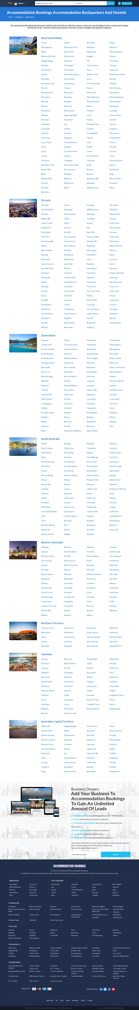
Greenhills (68, 588)
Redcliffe (32, 935)
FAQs (11, 895)
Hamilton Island (116, 390)
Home (10, 17)
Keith (111, 493)
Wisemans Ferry (71, 47)
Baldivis (44, 615)
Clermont (113, 403)
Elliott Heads (46, 399)
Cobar (112, 156)
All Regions (12, 906)
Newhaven (114, 241)
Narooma (68, 97)
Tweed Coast (117, 917)
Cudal (43, 151)
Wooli (111, 42)
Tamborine (91, 344)
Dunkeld (44, 300)
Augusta (67, 615)
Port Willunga (92, 457)
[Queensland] (23, 343)
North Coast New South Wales (16, 910)
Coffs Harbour (93, 156)
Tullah (89, 663)
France (74, 887)
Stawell (90, 223)
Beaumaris (91, 323)
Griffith (67, 129)
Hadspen (45, 695)
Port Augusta (92, 466)
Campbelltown (115, 516)
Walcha (112, 56)
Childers (44, 408)
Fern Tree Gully (93, 291)
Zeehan (44, 659)
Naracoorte (114, 471)
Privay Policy (33, 895)
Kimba (89, 493)
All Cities (11, 930)
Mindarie (68, 574)
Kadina (44, 498)
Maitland (113, 484)
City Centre (117, 953)
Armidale (45, 187)
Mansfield (45, 259)
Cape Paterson (70, 313)
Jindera (90, 119)
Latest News (13, 892)
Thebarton (91, 448)
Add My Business (15, 887)
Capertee (91, 160)
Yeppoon (45, 340)
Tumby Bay (68, 448)
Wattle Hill (45, 726)
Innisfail (44, 390)
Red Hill (67, 232)
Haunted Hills (69, 277)
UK (57, 1000)
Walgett (90, 56)
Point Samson (69, 560)
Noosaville (45, 367)
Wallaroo (113, 443)
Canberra (68, 641)
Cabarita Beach (115, 160)
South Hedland (70, 551)
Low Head (68, 686)
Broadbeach (92, 412)
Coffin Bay (113, 511)
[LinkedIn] (101, 989)
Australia (75, 884)
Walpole (90, 547)
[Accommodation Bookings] (19, 4)
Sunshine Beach (70, 349)
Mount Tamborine (117, 367)
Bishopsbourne (93, 708)
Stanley (90, 668)
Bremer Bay (46, 610)
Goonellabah (92, 133)
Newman (90, 565)
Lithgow (44, 115)
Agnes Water (92, 431)
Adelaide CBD (13, 950)
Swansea (45, 668)
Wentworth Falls (48, 56)
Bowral (112, 165)
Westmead (91, 52)
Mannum (90, 484)
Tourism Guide (34, 966)
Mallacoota (68, 259)
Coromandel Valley (49, 511)
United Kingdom (77, 890)
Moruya (44, 106)
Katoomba (68, 119)
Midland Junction (94, 574)
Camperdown (92, 313)
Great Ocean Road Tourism (77, 972)
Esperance (114, 592)
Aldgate (67, 534)
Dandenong (46, 304)
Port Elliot (45, 466)
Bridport (44, 708)
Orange (67, 88)
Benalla (44, 323)
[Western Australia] (23, 550)
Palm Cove (113, 363)
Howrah (67, 690)
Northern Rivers (55, 909)
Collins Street (34, 953)
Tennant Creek (47, 628)
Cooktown (68, 403)
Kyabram (90, 264)
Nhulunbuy (45, 632)
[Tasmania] (23, 662)
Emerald (113, 394)
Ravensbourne (47, 358)
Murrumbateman (116, 97)
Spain (94, 887)
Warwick (67, 547)
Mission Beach (115, 372)
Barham (44, 183)
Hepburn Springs (116, 273)
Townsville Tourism (119, 968)
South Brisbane (47, 354)
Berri (66, 525)
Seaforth (67, 354)
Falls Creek (114, 291)
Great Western (70, 282)
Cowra (89, 151)
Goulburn (113, 129)
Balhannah (45, 529)
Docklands (12, 956)
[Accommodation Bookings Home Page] (119, 3)
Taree (89, 70)
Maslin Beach (115, 480)
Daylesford (114, 300)
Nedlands (113, 565)
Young (43, 42)
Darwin (44, 641)
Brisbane (113, 412)
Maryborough (47, 376)
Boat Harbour (70, 169)
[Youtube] (113, 989)
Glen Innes (45, 138)
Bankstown (69, 183)
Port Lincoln (92, 462)
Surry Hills (95, 956)
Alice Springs (92, 646)
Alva (111, 426)
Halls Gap (113, 277)
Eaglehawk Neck (116, 695)
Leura (89, 115)
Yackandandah (47, 209)
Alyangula (68, 646)
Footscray (113, 286)
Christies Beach (70, 516)
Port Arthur (69, 681)
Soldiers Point (92, 74)
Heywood (91, 273)
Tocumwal (113, 61)
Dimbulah (91, 758)
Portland (113, 232)
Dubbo (90, 147)
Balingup (113, 610)
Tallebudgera (115, 344)
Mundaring (114, 569)
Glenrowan (91, 282)
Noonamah (91, 628)
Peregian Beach (48, 363)
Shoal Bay (45, 79)
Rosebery (68, 677)
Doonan (67, 399)
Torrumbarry (92, 726)
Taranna (112, 663)
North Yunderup (71, 565)
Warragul (91, 214)
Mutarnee (91, 367)
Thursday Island (70, 344)
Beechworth (69, 323)
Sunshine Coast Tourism (58, 976)
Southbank (95, 948)
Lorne (89, 259)
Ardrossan (113, 529)
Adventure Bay (70, 713)
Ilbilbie (112, 749)
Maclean (90, 110)
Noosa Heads (69, 367)
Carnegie (113, 309)
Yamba (67, 42)
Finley (43, 758)
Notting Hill (92, 241)
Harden (112, 124)
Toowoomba (114, 340)
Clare (43, 516)
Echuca (112, 142)
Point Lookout (115, 358)
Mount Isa (45, 372)
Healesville (45, 277)
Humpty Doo (69, 637)
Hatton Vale (92, 390)
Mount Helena (47, 574)
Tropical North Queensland (76, 916)
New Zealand (117, 884)
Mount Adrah (115, 101)
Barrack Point (115, 178)
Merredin (113, 574)
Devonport (68, 699)
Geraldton (91, 588)
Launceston (92, 686)
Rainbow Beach (70, 358)
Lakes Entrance (47, 264)
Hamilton (90, 277)
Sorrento (90, 551)
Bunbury (90, 606)
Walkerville (45, 218)
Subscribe (32, 892)
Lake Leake (114, 686)
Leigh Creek (92, 489)
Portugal (95, 892)
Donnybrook (69, 597)
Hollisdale (45, 124)
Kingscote (68, 493)
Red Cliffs (91, 232)
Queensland (75, 906)
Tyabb (66, 218)
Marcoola (91, 376)
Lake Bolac (68, 264)
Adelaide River (115, 646)
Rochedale (114, 354)
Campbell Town (93, 704)
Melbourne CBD (34, 948)
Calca (43, 520)
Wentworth (69, 56)
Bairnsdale (68, 327)
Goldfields (32, 920)
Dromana (68, 300)
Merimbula (45, 110)
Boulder (67, 610)
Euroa (43, 295)
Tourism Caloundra (56, 971)
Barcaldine (91, 421)
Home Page (13, 884)
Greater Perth (34, 915)
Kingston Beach (48, 690)
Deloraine (45, 704)
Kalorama (113, 268)
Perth (89, 560)
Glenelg (112, 502)
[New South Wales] (23, 46)
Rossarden (91, 672)
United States (97, 884)
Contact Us (33, 884)
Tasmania (116, 912)
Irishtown (91, 583)
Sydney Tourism (97, 966)
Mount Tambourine (14, 938)
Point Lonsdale (93, 237)
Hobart (90, 690)
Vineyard (68, 61)
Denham (113, 597)
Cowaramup (46, 601)
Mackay (67, 381)
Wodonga (68, 209)
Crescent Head (70, 151)
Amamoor (91, 426)
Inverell (112, 119)
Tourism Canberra (56, 981)
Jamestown (69, 498)
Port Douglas (92, 358)
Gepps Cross (69, 507)
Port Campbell (70, 237)
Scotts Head (69, 79)
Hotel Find (53, 966)
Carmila (112, 762)
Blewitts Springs (48, 525)
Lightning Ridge (70, 115)
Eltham (90, 295)
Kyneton (113, 744)
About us (32, 887)
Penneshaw (69, 471)
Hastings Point (93, 124)
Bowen (67, 417)
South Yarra (114, 223)
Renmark (68, 457)
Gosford (44, 133)
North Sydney (115, 88)
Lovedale (113, 110)
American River (47, 534)
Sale (88, 227)
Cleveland (91, 403)
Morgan (112, 475)
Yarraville (45, 205)
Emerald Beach (70, 142)
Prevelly (67, 556)
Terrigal (112, 65)
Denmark (91, 597)
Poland (74, 892)
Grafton (90, 129)
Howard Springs (93, 637)
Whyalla (67, 443)
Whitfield (113, 209)
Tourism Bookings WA (120, 966)
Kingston (45, 493)
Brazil (94, 890)
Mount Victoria (93, 101)
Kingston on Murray (117, 489)
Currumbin (91, 399)
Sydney (44, 74)
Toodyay (113, 547)
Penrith (44, 88)
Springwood (114, 349)
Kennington (92, 268)
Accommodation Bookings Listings (111, 1008)
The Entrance (92, 65)
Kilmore (67, 268)
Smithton (45, 672)
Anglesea (91, 327)
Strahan (67, 668)
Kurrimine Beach (116, 381)
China (83, 1000)
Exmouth (68, 592)
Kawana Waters (70, 385)
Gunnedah (45, 129)
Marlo (112, 255)
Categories (19, 17)
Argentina (116, 895)
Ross (111, 672)
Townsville (91, 340)
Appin (66, 187)
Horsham (68, 273)
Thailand (95, 895)
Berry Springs (92, 641)
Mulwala (44, 101)
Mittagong (114, 106)
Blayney (90, 169)
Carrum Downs (93, 309)
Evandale (90, 695)
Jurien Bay (68, 583)
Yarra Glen (113, 205)
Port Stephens (55, 915)
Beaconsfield (115, 323)
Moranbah (68, 372)
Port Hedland (115, 556)
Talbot (66, 223)
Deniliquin (113, 758)
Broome (112, 606)
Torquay (113, 218)
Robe (43, 457)
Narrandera (114, 92)
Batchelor (45, 646)
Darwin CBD (54, 950)
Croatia (53, 890)
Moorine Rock (47, 744)
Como (89, 601)
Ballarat (44, 327)
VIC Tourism (12, 981)
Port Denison (46, 560)
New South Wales (35, 906)
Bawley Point (46, 178)
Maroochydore (70, 376)
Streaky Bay (69, 452)
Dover (43, 699)
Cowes (67, 304)
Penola (44, 471)
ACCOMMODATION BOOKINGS (69, 866)
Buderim (67, 412)
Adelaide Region (14, 920)
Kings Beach (54, 953)
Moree (90, 106)
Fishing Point (115, 138)
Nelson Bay (91, 92)
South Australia (76, 909)
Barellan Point (70, 771)
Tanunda (113, 448)
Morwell (67, 250)
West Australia (34, 909)
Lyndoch (44, 489)
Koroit (112, 264)
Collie (111, 601)
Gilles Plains (46, 507)
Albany (90, 615)
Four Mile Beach (76, 956)
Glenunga (91, 502)
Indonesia (75, 895)
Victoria (53, 906)
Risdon (90, 677)
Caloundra (91, 408)
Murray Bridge (47, 475)
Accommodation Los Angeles (120, 972)
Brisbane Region (14, 915)
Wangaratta (114, 214)
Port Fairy (45, 237)
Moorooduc (92, 250)
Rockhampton (93, 354)
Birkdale (90, 417)
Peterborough (47, 241)
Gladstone (91, 394)
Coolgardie (68, 601)
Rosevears (45, 677)
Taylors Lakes (46, 223)
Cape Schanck (47, 313)
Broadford (45, 318)
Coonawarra (69, 511)
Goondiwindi (46, 394)
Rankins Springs (47, 735)
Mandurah (68, 579)
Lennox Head (115, 115)
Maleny (112, 376)
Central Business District (121, 948)
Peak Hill (90, 735)
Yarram (67, 205)
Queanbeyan (69, 83)
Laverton (113, 259)
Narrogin (45, 569)
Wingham (91, 47)
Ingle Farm (91, 498)
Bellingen (68, 174)
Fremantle (113, 588)
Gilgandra (68, 138)
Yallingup (45, 547)
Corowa (112, 151)
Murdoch (91, 569)
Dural (43, 147)
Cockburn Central (48, 606)
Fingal (66, 695)
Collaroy (67, 156)
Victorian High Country (100, 915)
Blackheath (114, 169)
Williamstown (92, 209)
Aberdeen (45, 192)
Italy (52, 887)
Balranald (91, 183)
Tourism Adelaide (77, 976)
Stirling (90, 452)
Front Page (33, 890)
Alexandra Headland (72, 431)
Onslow (44, 565)
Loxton (67, 489)
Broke (89, 165)
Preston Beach (93, 556)
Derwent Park (93, 699)
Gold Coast (68, 394)
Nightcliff (113, 628)
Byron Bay (11, 935)
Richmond (113, 677)
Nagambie (91, 246)
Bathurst (67, 178)
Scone (89, 79)
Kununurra (91, 579)
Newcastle (68, 92)
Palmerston (69, 628)
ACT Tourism (54, 968)
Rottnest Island (47, 556)
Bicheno (44, 713)
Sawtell (112, 79)
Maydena (45, 686)
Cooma (44, 156)
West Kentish (69, 663)
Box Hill (90, 318)
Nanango (68, 740)
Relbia (66, 731)
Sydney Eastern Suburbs (79, 948)
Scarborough (114, 551)
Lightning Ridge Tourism (16, 971)
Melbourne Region (98, 906)
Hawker (112, 498)
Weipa (66, 340)
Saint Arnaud (114, 227)
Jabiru (43, 637)
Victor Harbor (47, 448)
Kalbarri (44, 583)
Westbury (45, 663)
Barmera (113, 525)
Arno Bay (90, 529)
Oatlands (113, 681)
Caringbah (68, 160)
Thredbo (45, 65)
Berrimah (113, 641)
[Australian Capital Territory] (23, 729)
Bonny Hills (46, 169)
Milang (67, 480)
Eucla (89, 592)
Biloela (112, 417)
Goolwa (67, 502)
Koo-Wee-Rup (47, 268)
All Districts (12, 948)
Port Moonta (69, 462)
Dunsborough (47, 597)
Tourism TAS (33, 968)
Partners (12, 890)
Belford (90, 174)
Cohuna (112, 304)
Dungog (67, 147)
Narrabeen (45, 97)
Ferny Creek (69, 291)
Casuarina (45, 160)
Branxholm (68, 708)
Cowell (112, 507)
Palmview (91, 363)
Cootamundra (70, 762)
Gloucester (114, 133)
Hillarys (112, 583)
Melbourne (68, 255)
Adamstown (114, 771)
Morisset (68, 106)
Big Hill (112, 318)
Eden (89, 142)
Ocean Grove (69, 241)
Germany (116, 887)
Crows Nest (114, 399)
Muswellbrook (93, 97)
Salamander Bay (48, 83)
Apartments (30, 17)
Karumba (90, 385)
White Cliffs (69, 52)
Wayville (90, 443)
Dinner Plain (92, 300)
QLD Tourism (33, 981)
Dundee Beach (115, 637)
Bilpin (43, 174)
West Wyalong (115, 52)
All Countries (55, 884)
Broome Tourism (76, 968)
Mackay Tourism (34, 971)
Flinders (44, 291)
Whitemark (114, 659)
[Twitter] (105, 989)
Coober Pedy (92, 511)
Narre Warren (70, 246)
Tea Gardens (69, 70)
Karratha (113, 579)
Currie (66, 704)
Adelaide (90, 534)
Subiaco (44, 551)
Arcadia (67, 426)
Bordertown (114, 520)
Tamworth (113, 70)
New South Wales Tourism (119, 977)
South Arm (113, 668)
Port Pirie (113, 457)
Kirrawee (45, 119)
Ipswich (112, 385)
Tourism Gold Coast (99, 976)
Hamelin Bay (46, 588)
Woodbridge (92, 659)
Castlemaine (69, 309)
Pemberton (114, 560)
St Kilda (11, 953)
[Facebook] (109, 989)
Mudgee (67, 101)
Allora (43, 431)
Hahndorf (45, 502)
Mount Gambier (70, 475)
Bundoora (113, 313)
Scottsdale (68, 672)
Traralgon (91, 218)
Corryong (91, 304)
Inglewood (91, 749)
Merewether (69, 110)
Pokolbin (113, 83)
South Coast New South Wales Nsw (100, 910)
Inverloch (45, 273)
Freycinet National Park (121, 956)
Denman (113, 147)
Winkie (44, 443)
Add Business (127, 3)
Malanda (44, 381)
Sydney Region (118, 906)
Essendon (68, 295)
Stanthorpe (91, 349)
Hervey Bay (69, 390)
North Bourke (47, 92)
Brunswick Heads (71, 165)
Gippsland (95, 917)
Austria (115, 892)
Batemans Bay (93, 178)
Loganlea (90, 381)
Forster (90, 138)
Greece (53, 892)
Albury (112, 187)
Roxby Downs (115, 452)
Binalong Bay (115, 708)
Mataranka (68, 632)
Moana (44, 480)
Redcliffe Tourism (98, 968)
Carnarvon (68, 606)
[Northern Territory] (23, 631)
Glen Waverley (115, 282)
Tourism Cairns (13, 976)
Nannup (67, 569)
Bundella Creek (47, 165)
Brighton (67, 318)
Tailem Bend (46, 452)
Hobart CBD (96, 950)
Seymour (67, 227)
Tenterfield (46, 70)
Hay (65, 124)
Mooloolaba (92, 372)
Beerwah (68, 421)
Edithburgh (91, 507)
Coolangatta (46, 403)
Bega (111, 174)
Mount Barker (93, 475)
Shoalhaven (117, 915)
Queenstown (46, 681)
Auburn (67, 529)
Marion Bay (46, 484)
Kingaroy (45, 385)
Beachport (91, 525)
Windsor (113, 47)
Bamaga (112, 421)
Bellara (44, 421)
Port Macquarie (93, 83)
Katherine (113, 632)
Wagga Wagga (47, 61)
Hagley (112, 690)
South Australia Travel (78, 966)
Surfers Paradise (48, 349)
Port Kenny (114, 462)
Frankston (68, 286)
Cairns (112, 408)
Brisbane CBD (76, 950)
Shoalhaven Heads (117, 74)
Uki (88, 61)
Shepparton (46, 227)
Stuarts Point (46, 731)
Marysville (91, 255)
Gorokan (67, 133)
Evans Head (46, 142)
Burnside (68, 520)
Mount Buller (46, 250)
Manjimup (45, 579)
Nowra (90, 88)
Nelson (44, 246)
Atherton (45, 426)
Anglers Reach (93, 187)
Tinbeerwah (46, 344)
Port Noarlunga (47, 462)
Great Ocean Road (56, 920)
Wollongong (46, 47)
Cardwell (67, 408)
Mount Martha (115, 246)
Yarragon (90, 205)
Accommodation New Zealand (15, 967)
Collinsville (91, 762)
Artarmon (113, 183)
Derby (112, 699)
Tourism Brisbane (98, 971)
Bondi (115, 950)
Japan (53, 895)
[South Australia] (23, 446)
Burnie (112, 704)
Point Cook (114, 237)
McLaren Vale (92, 480)
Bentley (90, 610)
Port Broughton (70, 466)
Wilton (44, 52)
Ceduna (90, 516)
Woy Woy (91, 42)
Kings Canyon (92, 632)
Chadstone (45, 309)
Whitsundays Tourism (36, 976)
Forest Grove (46, 592)
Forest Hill (91, 286)
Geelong (44, 286)
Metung (44, 255)
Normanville (92, 471)
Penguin (90, 681)
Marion (67, 484)
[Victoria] (23, 208)
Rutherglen (46, 232)
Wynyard (68, 659)
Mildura (112, 250)
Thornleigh (68, 65)
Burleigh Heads (47, 412)
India (114, 890)
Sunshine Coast (118, 909)
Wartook (45, 214)
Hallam (44, 282)
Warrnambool (69, 214)
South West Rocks (71, 74)
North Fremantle (48, 740)
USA (61, 1000)
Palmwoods (69, 363)
